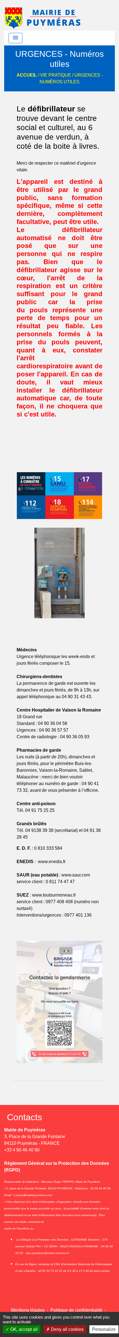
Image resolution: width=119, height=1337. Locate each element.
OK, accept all (23, 1329)
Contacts (24, 1117)
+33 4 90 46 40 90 (22, 1150)
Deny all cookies (67, 1329)
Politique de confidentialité (76, 1310)
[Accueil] (43, 15)
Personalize (104, 1329)
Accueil (27, 75)
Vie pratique (55, 75)
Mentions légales (28, 1310)
